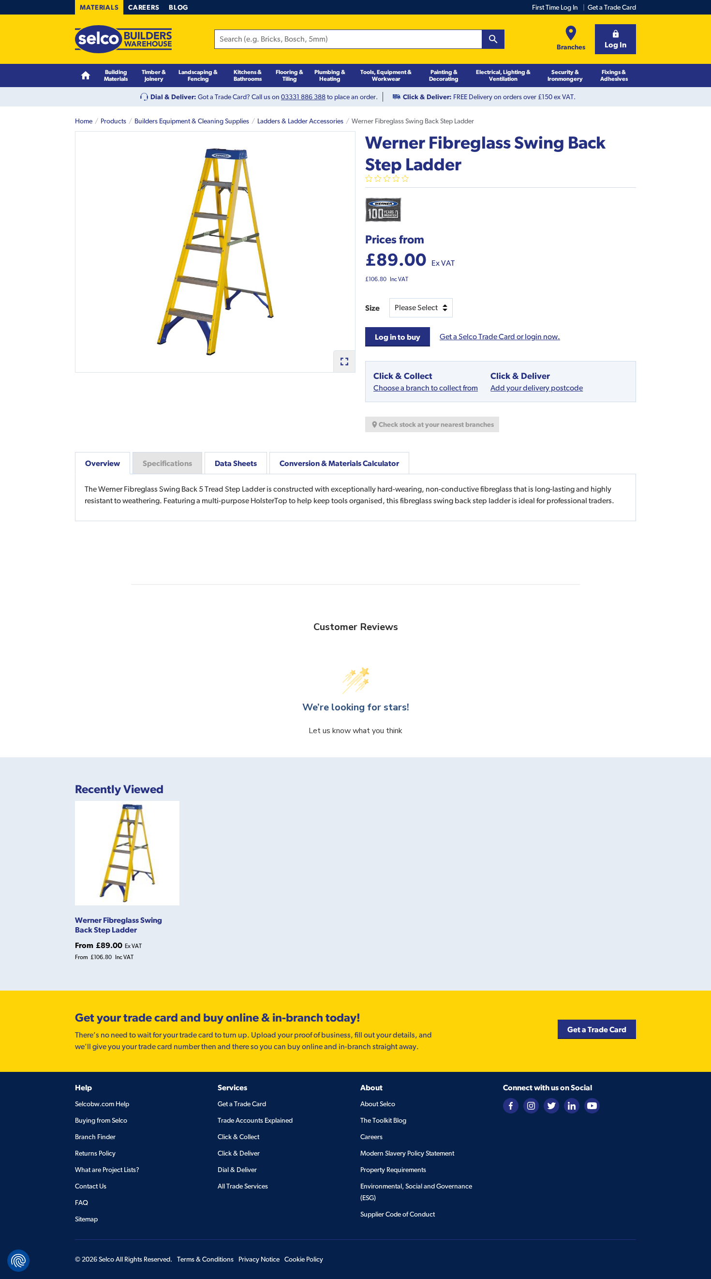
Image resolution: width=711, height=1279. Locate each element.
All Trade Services (243, 1186)
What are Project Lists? (107, 1170)
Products (113, 121)
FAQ (81, 1202)
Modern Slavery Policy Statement (407, 1153)
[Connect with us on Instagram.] (531, 1105)
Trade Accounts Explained (255, 1120)
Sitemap (86, 1219)
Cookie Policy (303, 1259)
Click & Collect (238, 1137)
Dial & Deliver (237, 1170)
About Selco (377, 1104)
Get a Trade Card (612, 7)
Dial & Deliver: (173, 97)
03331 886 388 (303, 97)
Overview (102, 463)
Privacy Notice (259, 1259)
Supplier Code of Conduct (397, 1214)
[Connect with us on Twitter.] (551, 1105)
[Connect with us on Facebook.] (510, 1105)
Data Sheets (236, 463)
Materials (99, 7)
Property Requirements (393, 1170)
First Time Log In (555, 7)
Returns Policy (95, 1153)
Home (83, 121)
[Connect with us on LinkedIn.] (571, 1105)
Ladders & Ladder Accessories (300, 121)
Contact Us (90, 1186)
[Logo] (123, 39)
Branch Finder (95, 1137)
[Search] (493, 39)
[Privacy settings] (18, 1260)
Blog (178, 7)
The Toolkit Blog (383, 1120)
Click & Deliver (239, 1153)
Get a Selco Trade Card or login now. (500, 336)
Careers (143, 7)
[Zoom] (344, 361)
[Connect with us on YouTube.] (592, 1105)
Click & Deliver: (427, 97)
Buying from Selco (101, 1120)
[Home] (85, 76)
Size (372, 307)
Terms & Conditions (205, 1259)
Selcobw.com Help (102, 1104)
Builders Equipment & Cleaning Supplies (191, 121)
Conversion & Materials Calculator (339, 463)
